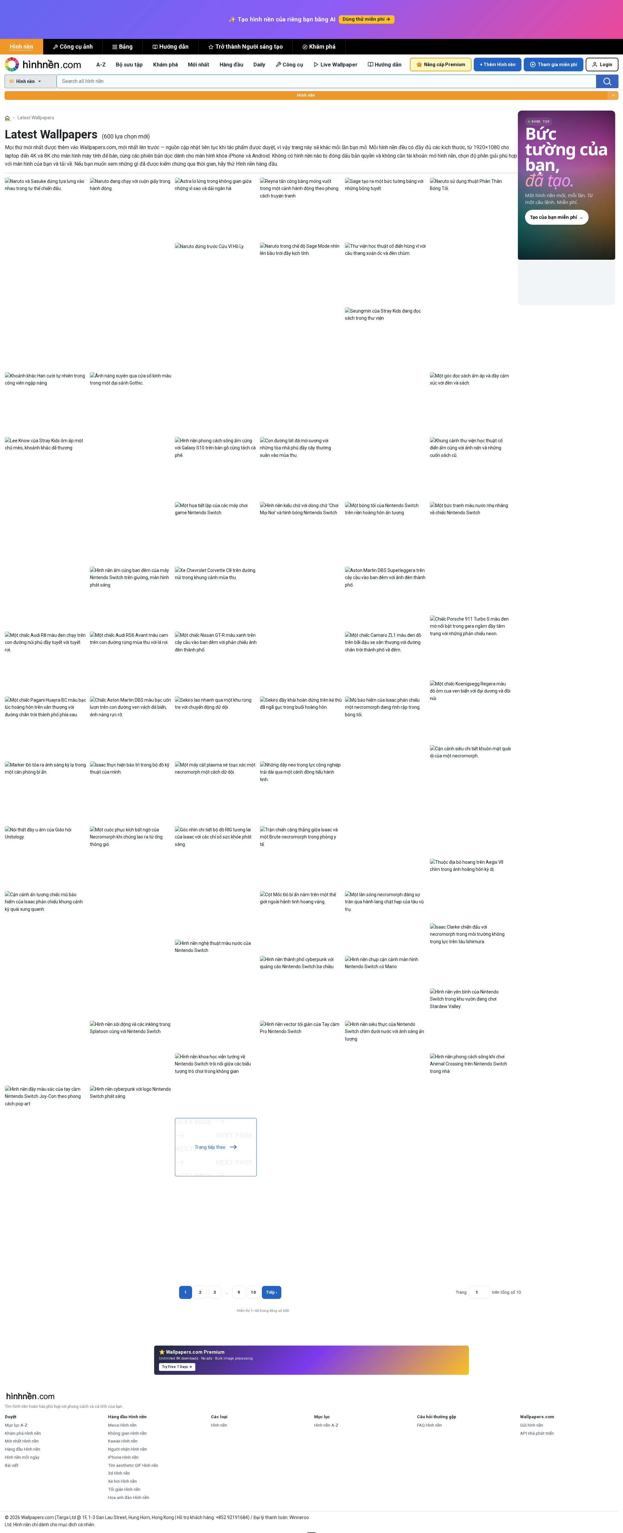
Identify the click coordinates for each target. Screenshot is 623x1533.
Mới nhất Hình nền (22, 1441)
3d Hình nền (119, 1473)
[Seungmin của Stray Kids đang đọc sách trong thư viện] (386, 314)
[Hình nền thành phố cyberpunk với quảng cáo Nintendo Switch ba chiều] (301, 962)
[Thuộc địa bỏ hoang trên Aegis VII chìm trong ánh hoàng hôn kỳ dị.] (471, 865)
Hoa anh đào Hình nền (128, 1497)
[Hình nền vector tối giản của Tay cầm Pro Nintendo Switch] (301, 1027)
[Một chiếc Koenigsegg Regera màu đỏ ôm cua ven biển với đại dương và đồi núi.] (471, 690)
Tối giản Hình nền (124, 1489)
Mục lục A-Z (16, 1425)
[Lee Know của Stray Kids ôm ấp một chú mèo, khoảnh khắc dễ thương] (46, 443)
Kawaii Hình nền (123, 1441)
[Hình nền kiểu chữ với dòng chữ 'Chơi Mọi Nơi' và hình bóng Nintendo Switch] (301, 508)
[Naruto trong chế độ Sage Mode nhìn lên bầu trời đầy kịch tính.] (301, 249)
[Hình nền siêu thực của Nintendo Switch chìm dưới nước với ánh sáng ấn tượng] (386, 1031)
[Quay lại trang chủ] (44, 64)
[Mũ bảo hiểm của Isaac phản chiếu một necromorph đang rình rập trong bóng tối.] (386, 706)
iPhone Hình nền (123, 1457)
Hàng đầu (231, 64)
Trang (461, 1292)
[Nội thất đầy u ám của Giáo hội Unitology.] (46, 833)
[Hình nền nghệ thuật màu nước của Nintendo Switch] (216, 946)
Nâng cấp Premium (444, 64)
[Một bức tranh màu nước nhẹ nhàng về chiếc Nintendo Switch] (471, 508)
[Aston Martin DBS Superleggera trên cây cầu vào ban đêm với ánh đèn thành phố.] (386, 577)
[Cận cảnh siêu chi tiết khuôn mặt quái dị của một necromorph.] (471, 752)
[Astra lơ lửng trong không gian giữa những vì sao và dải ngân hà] (216, 184)
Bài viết (11, 1465)
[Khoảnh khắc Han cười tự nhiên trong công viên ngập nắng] (46, 379)
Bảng (126, 46)
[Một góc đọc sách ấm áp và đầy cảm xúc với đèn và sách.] (471, 379)
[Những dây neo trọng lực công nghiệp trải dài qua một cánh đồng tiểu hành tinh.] (301, 771)
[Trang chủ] (8, 118)
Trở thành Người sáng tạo (249, 46)
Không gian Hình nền (127, 1433)
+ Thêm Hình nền (498, 64)
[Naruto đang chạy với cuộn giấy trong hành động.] (131, 184)
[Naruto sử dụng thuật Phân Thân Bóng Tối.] (471, 184)
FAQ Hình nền (429, 1425)
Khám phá (322, 46)
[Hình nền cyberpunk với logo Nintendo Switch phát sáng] (131, 1092)
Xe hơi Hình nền (122, 1481)
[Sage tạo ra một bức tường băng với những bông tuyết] (386, 184)
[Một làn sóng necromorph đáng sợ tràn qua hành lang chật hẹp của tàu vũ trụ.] (386, 901)
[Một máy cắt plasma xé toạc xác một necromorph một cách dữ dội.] (216, 768)
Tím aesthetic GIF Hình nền (133, 1465)
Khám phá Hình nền (23, 1433)
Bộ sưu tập (129, 64)
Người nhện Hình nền (127, 1449)
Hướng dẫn (174, 46)
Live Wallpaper (339, 64)
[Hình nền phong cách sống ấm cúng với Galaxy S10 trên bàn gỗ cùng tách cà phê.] (216, 447)
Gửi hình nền (531, 1425)
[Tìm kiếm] (607, 81)
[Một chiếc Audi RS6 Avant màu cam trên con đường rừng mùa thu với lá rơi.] (131, 638)
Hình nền (21, 46)
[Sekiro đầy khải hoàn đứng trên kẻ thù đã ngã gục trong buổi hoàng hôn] (301, 703)
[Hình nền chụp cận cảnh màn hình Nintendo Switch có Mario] (386, 962)
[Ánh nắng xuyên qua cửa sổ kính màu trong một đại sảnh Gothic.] (131, 379)
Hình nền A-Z (326, 1425)
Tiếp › (271, 1292)
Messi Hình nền (122, 1425)
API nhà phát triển (537, 1433)
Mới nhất (198, 64)
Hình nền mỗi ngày (22, 1457)
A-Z (101, 64)
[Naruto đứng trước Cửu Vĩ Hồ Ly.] (209, 246)
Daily (259, 64)
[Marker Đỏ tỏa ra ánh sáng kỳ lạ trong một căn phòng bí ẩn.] (46, 768)
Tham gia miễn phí (557, 64)
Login (606, 64)
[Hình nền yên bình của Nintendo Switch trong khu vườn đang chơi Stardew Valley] (471, 998)
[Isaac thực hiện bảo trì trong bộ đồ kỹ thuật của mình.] (131, 768)
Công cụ (293, 64)
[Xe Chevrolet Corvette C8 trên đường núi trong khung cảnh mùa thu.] (216, 573)
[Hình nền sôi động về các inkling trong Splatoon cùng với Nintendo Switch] (131, 1027)
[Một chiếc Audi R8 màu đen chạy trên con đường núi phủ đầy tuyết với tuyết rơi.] (46, 642)
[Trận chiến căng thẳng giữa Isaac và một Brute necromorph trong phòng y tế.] (301, 836)
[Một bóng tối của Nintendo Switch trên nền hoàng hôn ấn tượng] (386, 508)
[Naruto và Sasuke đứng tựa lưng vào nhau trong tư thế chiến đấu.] (46, 184)
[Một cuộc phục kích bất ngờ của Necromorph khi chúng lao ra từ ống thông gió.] (131, 836)
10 (253, 1292)
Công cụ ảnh (76, 46)
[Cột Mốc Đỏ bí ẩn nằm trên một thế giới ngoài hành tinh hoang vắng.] (301, 897)
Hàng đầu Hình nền (22, 1449)
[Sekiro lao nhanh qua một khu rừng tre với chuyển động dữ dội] (216, 703)
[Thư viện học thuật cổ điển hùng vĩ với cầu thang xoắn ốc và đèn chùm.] (386, 249)
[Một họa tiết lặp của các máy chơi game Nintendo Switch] (216, 508)
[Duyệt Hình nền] (613, 95)
